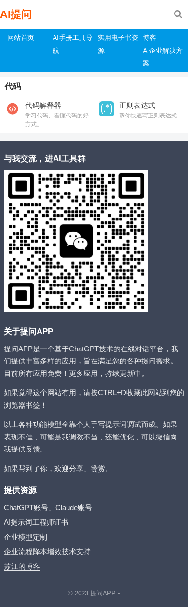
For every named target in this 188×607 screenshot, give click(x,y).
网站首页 (20, 37)
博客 (149, 37)
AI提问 (16, 14)
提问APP (103, 593)
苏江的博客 (22, 566)
